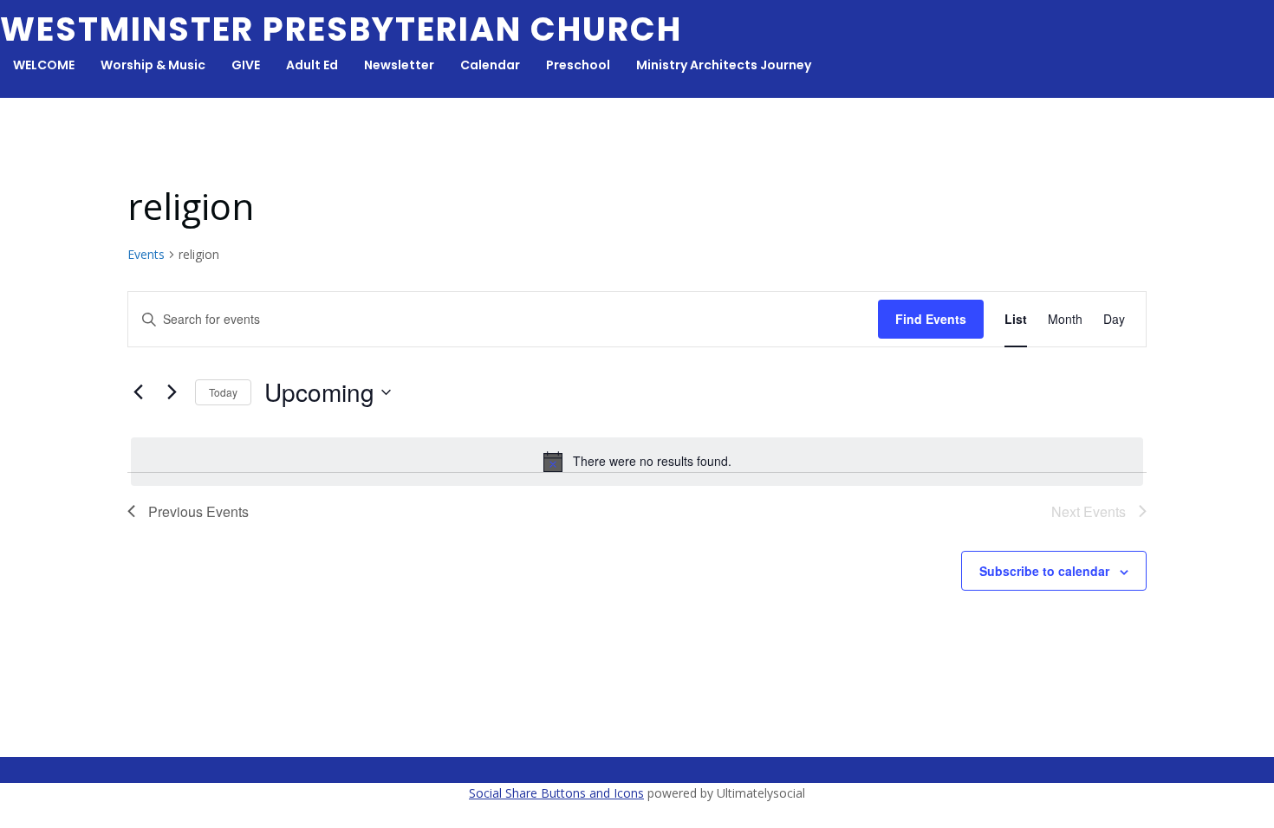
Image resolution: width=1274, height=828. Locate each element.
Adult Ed (312, 65)
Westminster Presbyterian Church (341, 29)
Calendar (490, 65)
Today (223, 392)
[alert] (637, 461)
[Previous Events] (137, 392)
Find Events (930, 318)
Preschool (578, 65)
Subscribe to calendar (1044, 570)
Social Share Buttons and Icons (556, 793)
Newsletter (399, 65)
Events (146, 254)
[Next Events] (171, 392)
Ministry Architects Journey (723, 65)
